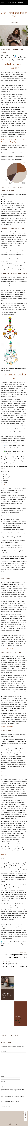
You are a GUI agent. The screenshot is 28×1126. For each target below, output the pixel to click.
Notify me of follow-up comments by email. (13, 1096)
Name (3, 1071)
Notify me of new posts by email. (10, 1101)
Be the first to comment (9, 1035)
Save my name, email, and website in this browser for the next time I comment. (12, 1090)
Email (3, 1076)
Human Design (14, 22)
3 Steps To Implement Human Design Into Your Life (15, 955)
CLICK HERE (20, 60)
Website (3, 1082)
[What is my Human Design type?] (7, 983)
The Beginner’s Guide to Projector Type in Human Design (14, 965)
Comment (4, 1051)
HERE (2, 946)
